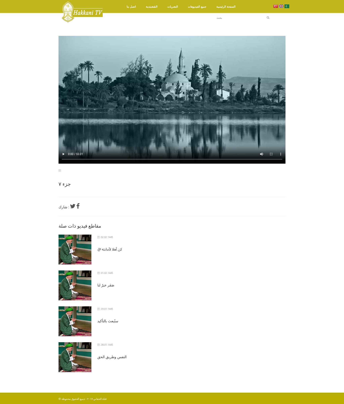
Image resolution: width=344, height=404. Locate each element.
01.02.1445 (107, 273)
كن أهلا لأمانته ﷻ (109, 249)
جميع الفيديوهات (197, 6)
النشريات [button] (172, 6)
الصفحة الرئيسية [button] (226, 6)
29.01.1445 (107, 309)
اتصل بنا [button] (131, 6)
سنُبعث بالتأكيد (107, 320)
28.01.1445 (107, 344)
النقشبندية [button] (151, 6)
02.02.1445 (107, 237)
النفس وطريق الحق (112, 356)
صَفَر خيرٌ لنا (105, 285)
